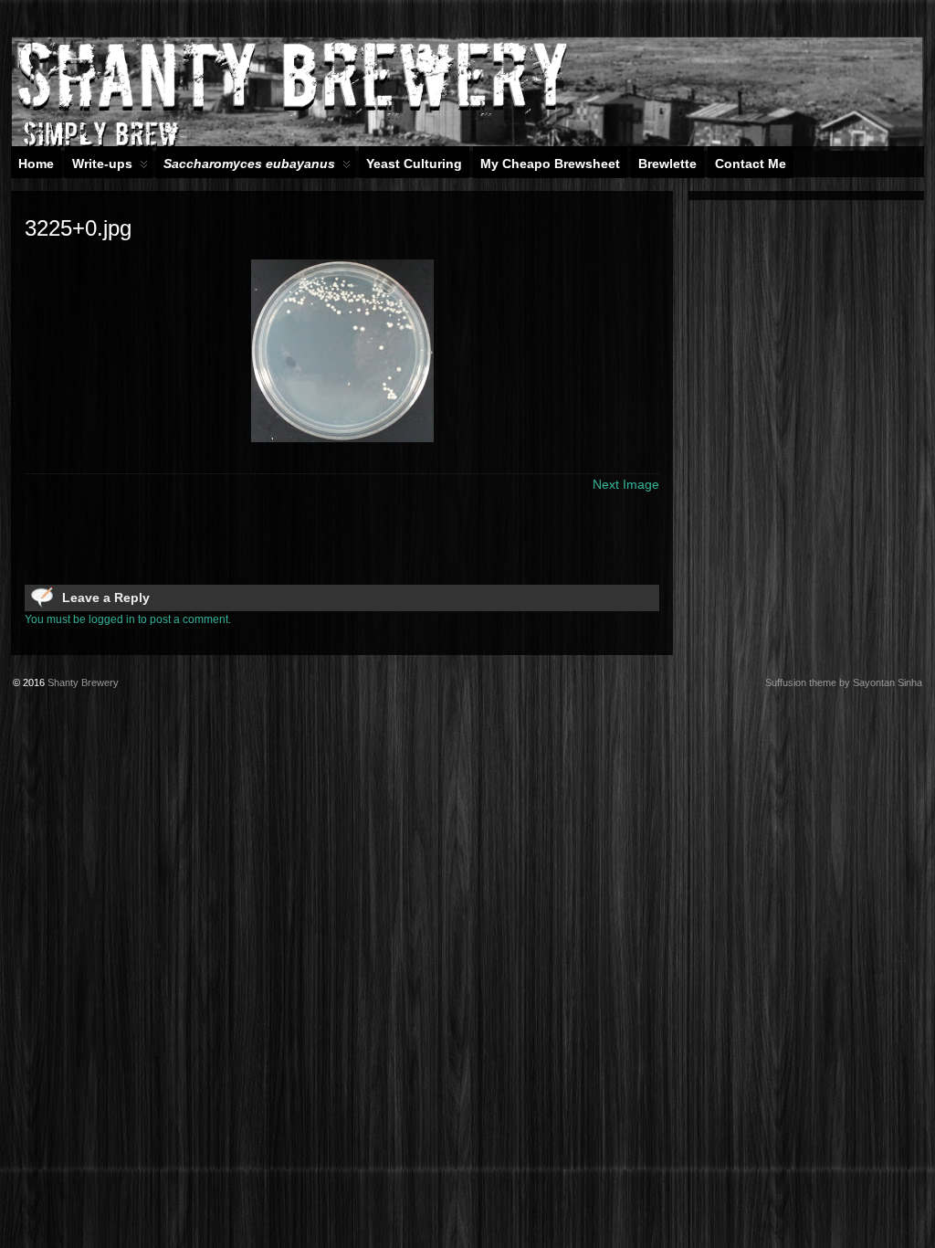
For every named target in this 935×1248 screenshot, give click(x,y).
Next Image (626, 484)
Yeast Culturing (414, 163)
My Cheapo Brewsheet (550, 163)
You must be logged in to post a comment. (128, 619)
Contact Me (750, 163)
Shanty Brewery (83, 682)
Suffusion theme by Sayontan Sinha (843, 682)
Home (36, 163)
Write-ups (102, 163)
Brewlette (667, 163)
